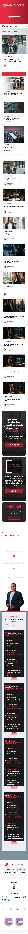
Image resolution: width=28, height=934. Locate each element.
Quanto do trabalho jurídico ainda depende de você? (14, 207)
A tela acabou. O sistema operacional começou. (9, 289)
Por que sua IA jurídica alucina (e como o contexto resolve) (13, 345)
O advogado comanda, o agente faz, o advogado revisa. (13, 61)
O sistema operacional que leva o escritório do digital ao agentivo (14, 317)
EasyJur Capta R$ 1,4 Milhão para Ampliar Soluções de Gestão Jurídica (13, 94)
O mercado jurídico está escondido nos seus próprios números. (14, 372)
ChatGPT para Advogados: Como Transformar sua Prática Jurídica (11, 119)
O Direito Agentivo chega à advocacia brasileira (12, 400)
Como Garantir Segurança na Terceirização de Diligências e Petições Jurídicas (14, 147)
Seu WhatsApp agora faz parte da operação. (11, 234)
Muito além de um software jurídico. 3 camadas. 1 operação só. (12, 262)
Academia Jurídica (9, 56)
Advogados (7, 91)
